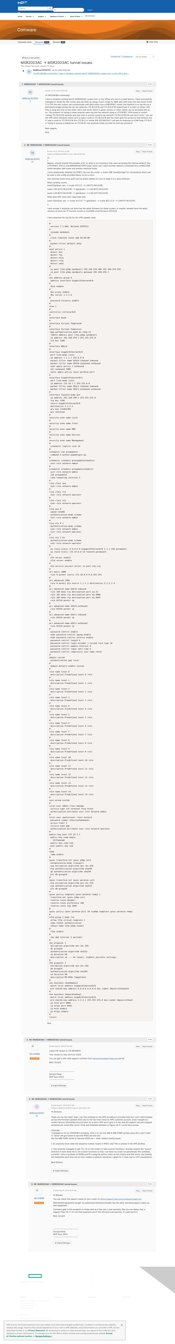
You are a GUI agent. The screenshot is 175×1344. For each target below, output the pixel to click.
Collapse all (127, 56)
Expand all (115, 56)
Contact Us (58, 1308)
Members (58, 42)
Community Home (25, 42)
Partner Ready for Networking (134, 1308)
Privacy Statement (36, 1330)
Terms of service (60, 1318)
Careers (57, 1304)
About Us (57, 1301)
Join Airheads (90, 16)
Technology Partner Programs (134, 1311)
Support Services (95, 1301)
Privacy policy (59, 1315)
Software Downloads (96, 1311)
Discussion (41, 42)
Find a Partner (128, 1301)
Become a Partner (130, 1304)
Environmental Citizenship (64, 1311)
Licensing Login (94, 1315)
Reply (138, 91)
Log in (90, 10)
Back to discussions (32, 58)
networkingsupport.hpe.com (105, 1058)
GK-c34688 (35, 1054)
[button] (122, 1325)
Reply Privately (147, 91)
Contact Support (94, 1304)
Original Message (59, 1085)
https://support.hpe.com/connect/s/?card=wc (121, 1199)
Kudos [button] (150, 84)
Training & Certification (97, 1308)
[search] (50, 9)
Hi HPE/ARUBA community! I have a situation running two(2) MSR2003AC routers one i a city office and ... (81, 73)
